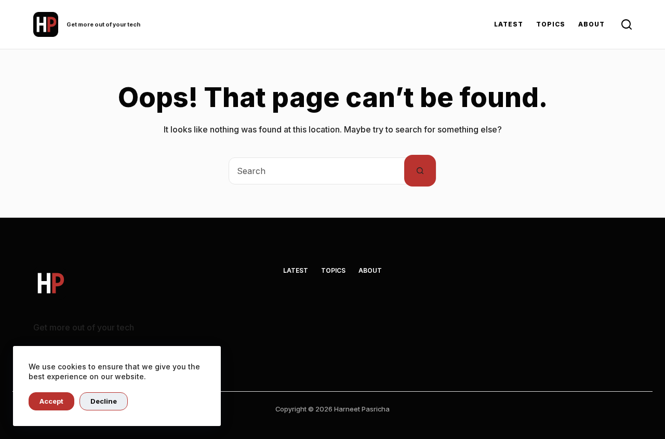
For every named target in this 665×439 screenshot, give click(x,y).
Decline (103, 401)
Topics (550, 24)
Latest (508, 24)
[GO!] (626, 24)
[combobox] (316, 170)
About (591, 24)
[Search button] (420, 171)
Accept (51, 401)
